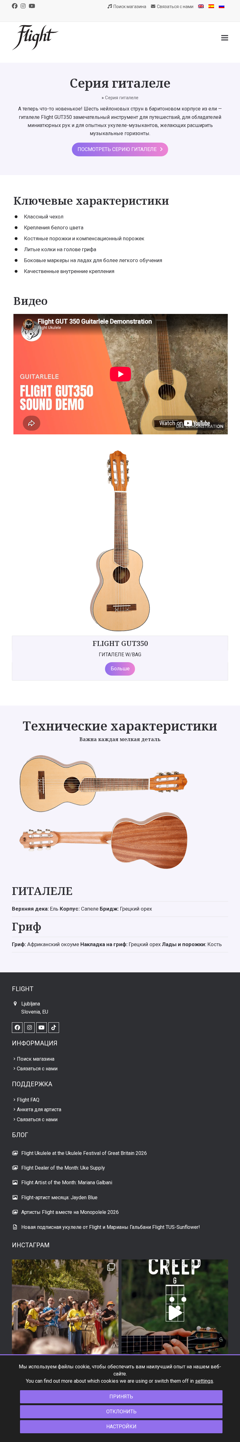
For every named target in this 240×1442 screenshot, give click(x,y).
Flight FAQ (28, 1100)
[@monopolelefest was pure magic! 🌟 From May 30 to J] (65, 1312)
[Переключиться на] (201, 6)
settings (204, 1381)
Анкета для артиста (39, 1109)
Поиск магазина (35, 1059)
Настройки (121, 1427)
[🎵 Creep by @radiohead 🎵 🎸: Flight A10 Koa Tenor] (175, 1312)
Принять (121, 1397)
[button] (224, 37)
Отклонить (121, 1412)
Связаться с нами (37, 1069)
